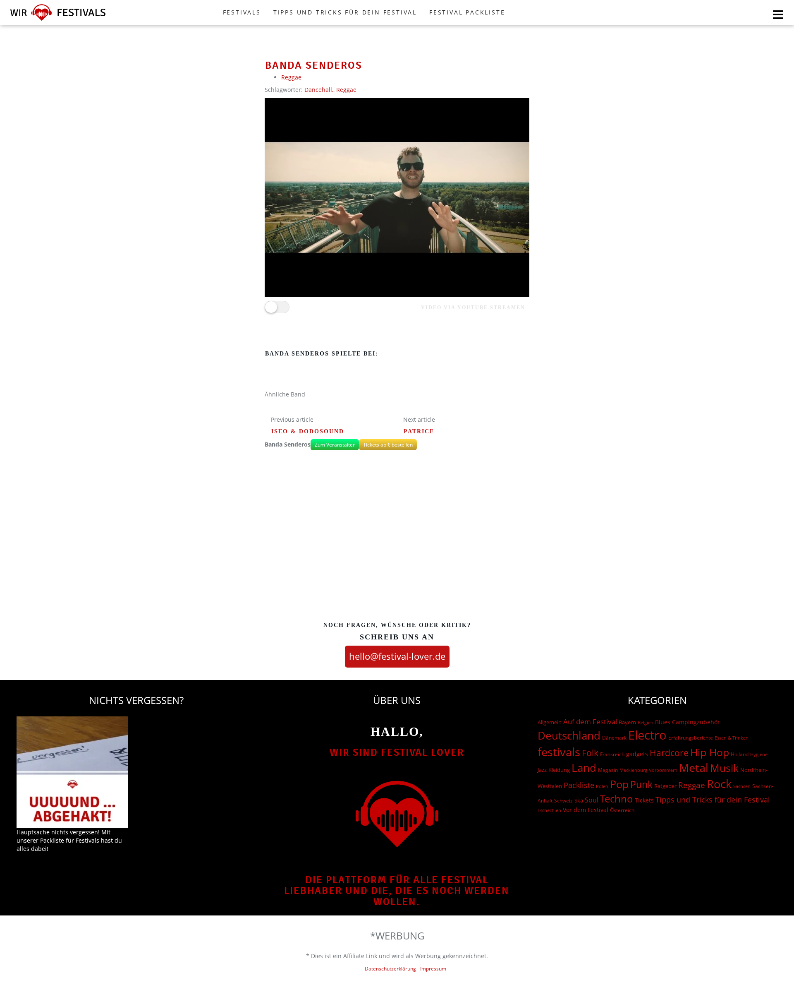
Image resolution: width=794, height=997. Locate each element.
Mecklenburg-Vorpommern (648, 770)
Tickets (644, 800)
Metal (693, 767)
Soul (591, 800)
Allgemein (550, 722)
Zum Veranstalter (335, 444)
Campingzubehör (696, 722)
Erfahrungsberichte (690, 737)
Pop (619, 784)
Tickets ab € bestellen (388, 444)
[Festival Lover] (58, 20)
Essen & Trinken (732, 738)
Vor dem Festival (585, 810)
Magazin (608, 770)
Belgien (645, 722)
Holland (740, 754)
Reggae (291, 77)
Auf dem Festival (590, 721)
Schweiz (563, 800)
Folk (590, 753)
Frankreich (612, 754)
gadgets (637, 754)
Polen (602, 786)
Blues (662, 722)
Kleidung (559, 770)
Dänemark (614, 738)
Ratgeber (665, 786)
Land (584, 767)
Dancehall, (318, 90)
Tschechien (549, 810)
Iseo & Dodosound (307, 431)
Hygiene (759, 754)
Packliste (579, 785)
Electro (647, 735)
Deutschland (569, 735)
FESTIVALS (242, 12)
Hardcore (669, 753)
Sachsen (742, 786)
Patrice (419, 431)
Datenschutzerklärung (390, 968)
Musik (724, 768)
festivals (559, 751)
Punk (641, 784)
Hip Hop (709, 752)
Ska (578, 800)
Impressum (433, 968)
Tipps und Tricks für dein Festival (345, 12)
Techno (616, 798)
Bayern (627, 722)
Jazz (542, 770)
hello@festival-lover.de (397, 656)
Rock (719, 783)
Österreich (622, 810)
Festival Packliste (467, 12)
